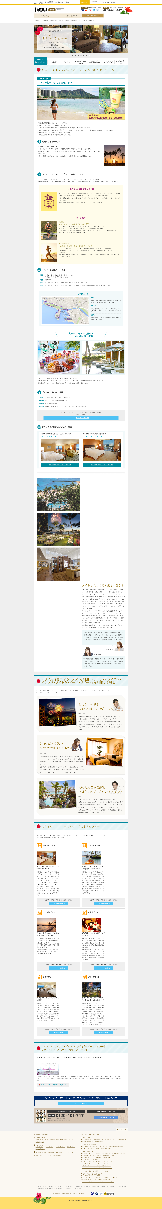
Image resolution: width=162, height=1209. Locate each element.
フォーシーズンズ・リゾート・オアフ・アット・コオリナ (97, 1168)
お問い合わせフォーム (105, 1117)
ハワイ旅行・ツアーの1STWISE (41, 20)
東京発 (37, 1139)
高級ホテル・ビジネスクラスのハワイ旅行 (48, 1155)
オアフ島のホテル (86, 1139)
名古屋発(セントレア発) (67, 1139)
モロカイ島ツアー (40, 1149)
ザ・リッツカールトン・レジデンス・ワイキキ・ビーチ (96, 1166)
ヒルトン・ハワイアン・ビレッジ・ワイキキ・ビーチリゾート (98, 1155)
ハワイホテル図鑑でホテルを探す (91, 1134)
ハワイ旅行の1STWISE (41, 1134)
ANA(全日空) (60, 1152)
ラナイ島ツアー (71, 1147)
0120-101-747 (66, 1115)
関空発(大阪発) (55, 1139)
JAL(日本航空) (51, 1152)
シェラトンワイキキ (95, 1175)
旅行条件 (81, 1193)
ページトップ (122, 1129)
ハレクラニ (85, 1153)
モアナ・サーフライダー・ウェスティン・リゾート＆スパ (97, 1161)
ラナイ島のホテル (99, 1141)
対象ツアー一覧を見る (82, 418)
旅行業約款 (56, 1193)
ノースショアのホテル (88, 1148)
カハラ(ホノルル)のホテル (116, 1146)
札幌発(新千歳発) (40, 1142)
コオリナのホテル (103, 1146)
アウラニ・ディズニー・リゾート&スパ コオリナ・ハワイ (97, 1179)
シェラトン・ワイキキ (88, 1157)
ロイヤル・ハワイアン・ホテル (90, 1159)
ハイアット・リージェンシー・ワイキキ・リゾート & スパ (97, 1164)
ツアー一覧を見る (59, 903)
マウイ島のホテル (109, 1139)
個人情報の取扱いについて (69, 1193)
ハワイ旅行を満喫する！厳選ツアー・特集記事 (59, 20)
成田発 (46, 1139)
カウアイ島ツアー (60, 1147)
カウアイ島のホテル (121, 1139)
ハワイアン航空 (70, 1152)
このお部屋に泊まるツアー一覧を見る (60, 465)
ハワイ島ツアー (39, 1147)
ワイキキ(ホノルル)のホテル (89, 1146)
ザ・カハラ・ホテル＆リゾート (104, 1157)
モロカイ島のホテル (87, 1141)
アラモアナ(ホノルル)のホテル (103, 1148)
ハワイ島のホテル (98, 1139)
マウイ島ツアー (49, 1147)
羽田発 (41, 1139)
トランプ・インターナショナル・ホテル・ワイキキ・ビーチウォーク (107, 1153)
